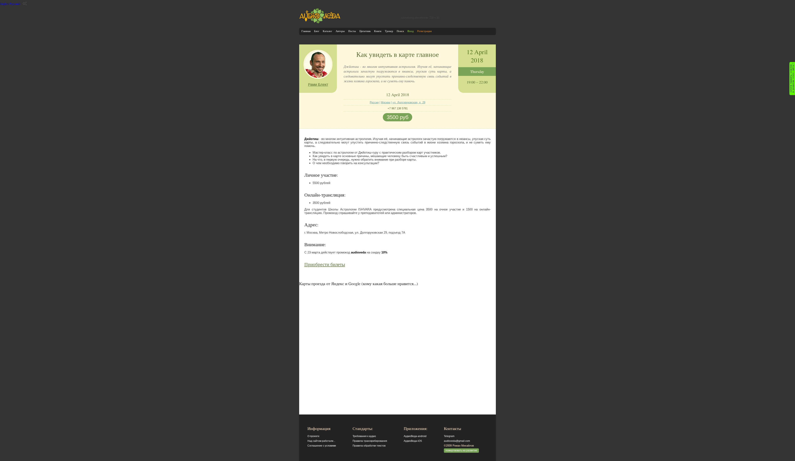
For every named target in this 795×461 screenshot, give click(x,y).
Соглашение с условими (321, 445)
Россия (374, 102)
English (4, 4)
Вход (410, 31)
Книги (377, 31)
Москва (385, 102)
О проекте (313, 436)
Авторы (340, 31)
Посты (352, 31)
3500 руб (397, 117)
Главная (306, 31)
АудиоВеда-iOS (413, 441)
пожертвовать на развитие (461, 450)
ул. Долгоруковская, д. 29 (409, 102)
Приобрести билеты (324, 264)
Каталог (327, 31)
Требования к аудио (364, 436)
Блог (316, 31)
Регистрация (424, 31)
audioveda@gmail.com (457, 441)
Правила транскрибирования (370, 441)
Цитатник (365, 31)
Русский (15, 4)
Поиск (400, 31)
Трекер (389, 31)
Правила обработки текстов (369, 445)
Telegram (449, 436)
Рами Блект (318, 84)
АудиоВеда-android (415, 436)
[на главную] (320, 22)
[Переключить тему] (25, 3)
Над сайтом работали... (321, 441)
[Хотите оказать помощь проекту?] (792, 78)
